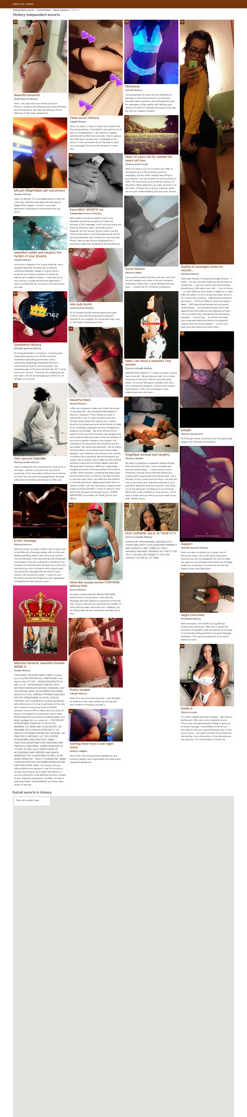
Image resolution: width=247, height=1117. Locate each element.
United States (44, 9)
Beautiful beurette (27, 95)
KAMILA (187, 708)
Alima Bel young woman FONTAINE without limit (95, 584)
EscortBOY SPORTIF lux (86, 209)
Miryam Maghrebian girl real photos (39, 190)
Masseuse (132, 86)
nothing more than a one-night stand (91, 745)
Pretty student (80, 689)
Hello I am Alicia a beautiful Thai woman (148, 362)
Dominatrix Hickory (27, 344)
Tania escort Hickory (84, 118)
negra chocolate (192, 615)
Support (187, 544)
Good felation (135, 269)
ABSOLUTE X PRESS (23, 4)
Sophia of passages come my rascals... (202, 268)
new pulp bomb (81, 304)
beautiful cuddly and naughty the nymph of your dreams (37, 254)
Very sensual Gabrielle (30, 458)
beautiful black (80, 400)
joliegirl (186, 430)
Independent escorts (23, 9)
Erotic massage (25, 540)
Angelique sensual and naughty (147, 454)
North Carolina (61, 9)
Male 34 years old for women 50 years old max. (148, 158)
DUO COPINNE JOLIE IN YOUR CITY (150, 533)
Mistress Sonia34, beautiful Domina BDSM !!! (39, 664)
